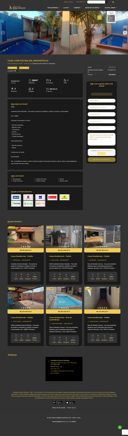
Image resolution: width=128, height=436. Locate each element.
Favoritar (13, 67)
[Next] (41, 237)
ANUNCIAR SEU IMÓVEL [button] (92, 7)
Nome (89, 104)
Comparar (25, 67)
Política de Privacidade (58, 407)
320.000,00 (112, 67)
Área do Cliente (68, 2)
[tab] (99, 17)
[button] (113, 2)
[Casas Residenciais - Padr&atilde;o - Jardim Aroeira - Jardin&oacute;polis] (16, 7)
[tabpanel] (64, 32)
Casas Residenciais (13, 63)
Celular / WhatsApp (93, 111)
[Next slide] (125, 33)
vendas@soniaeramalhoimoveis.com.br (62, 371)
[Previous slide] (3, 33)
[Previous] (10, 237)
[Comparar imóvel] (42, 230)
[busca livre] (106, 2)
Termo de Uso (71, 407)
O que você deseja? (93, 97)
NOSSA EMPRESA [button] (53, 7)
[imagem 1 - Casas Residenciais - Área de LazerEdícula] (64, 298)
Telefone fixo (94, 124)
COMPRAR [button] (77, 7)
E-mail (89, 118)
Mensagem (91, 131)
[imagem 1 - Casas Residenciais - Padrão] (26, 236)
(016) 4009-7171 (81, 2)
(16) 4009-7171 (55, 368)
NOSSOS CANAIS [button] (110, 7)
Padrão (21, 63)
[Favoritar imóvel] (42, 227)
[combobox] (101, 100)
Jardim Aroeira (28, 63)
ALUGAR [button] (66, 7)
